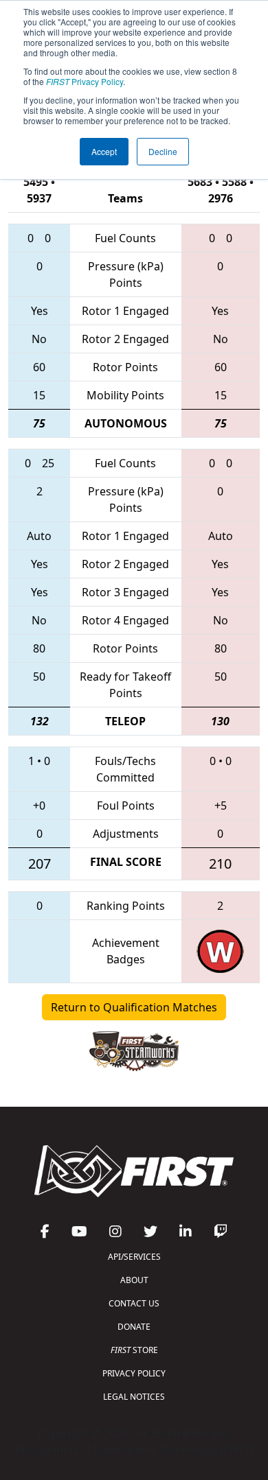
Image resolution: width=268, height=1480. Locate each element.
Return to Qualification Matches (134, 1007)
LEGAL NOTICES (134, 1396)
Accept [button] (104, 151)
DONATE (134, 1326)
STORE (134, 1350)
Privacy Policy (84, 81)
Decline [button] (162, 151)
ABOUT (134, 1280)
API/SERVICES (134, 1256)
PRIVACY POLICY (134, 1373)
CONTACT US (134, 1303)
